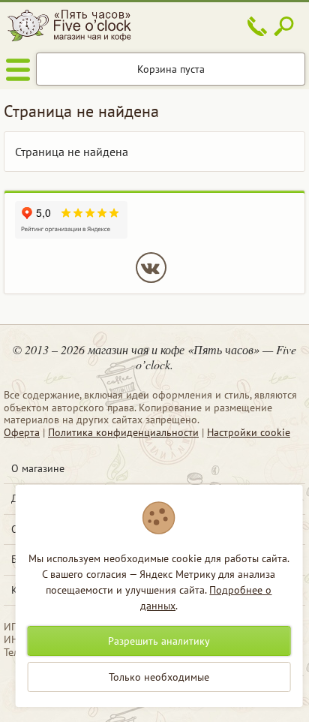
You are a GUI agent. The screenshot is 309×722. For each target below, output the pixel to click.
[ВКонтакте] (151, 267)
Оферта (22, 432)
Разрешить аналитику (159, 641)
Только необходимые (159, 677)
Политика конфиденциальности (123, 432)
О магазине (37, 468)
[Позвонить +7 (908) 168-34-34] (257, 26)
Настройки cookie (248, 432)
